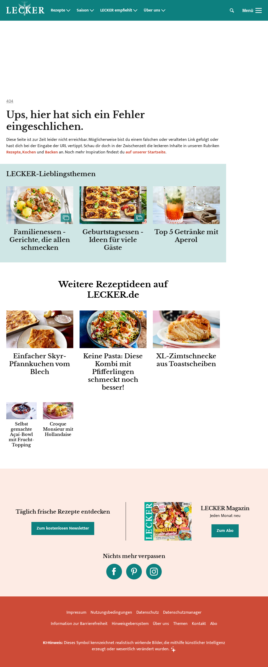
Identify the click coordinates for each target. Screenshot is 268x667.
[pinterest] (134, 571)
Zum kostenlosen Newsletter (63, 528)
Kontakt (199, 623)
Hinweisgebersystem (130, 623)
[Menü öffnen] (258, 10)
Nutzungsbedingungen (111, 612)
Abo (213, 623)
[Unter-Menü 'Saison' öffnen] (92, 10)
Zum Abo (225, 530)
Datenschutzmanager (182, 612)
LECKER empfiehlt (116, 10)
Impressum (76, 612)
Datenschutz (147, 612)
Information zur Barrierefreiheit (79, 623)
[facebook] (114, 571)
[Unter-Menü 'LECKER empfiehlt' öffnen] (135, 10)
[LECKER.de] (25, 10)
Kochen (29, 152)
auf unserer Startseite (145, 152)
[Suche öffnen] (232, 10)
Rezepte (58, 10)
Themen (180, 623)
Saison (83, 10)
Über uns (152, 10)
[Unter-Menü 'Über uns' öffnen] (163, 10)
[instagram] (154, 571)
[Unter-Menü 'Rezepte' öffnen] (68, 10)
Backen (51, 152)
